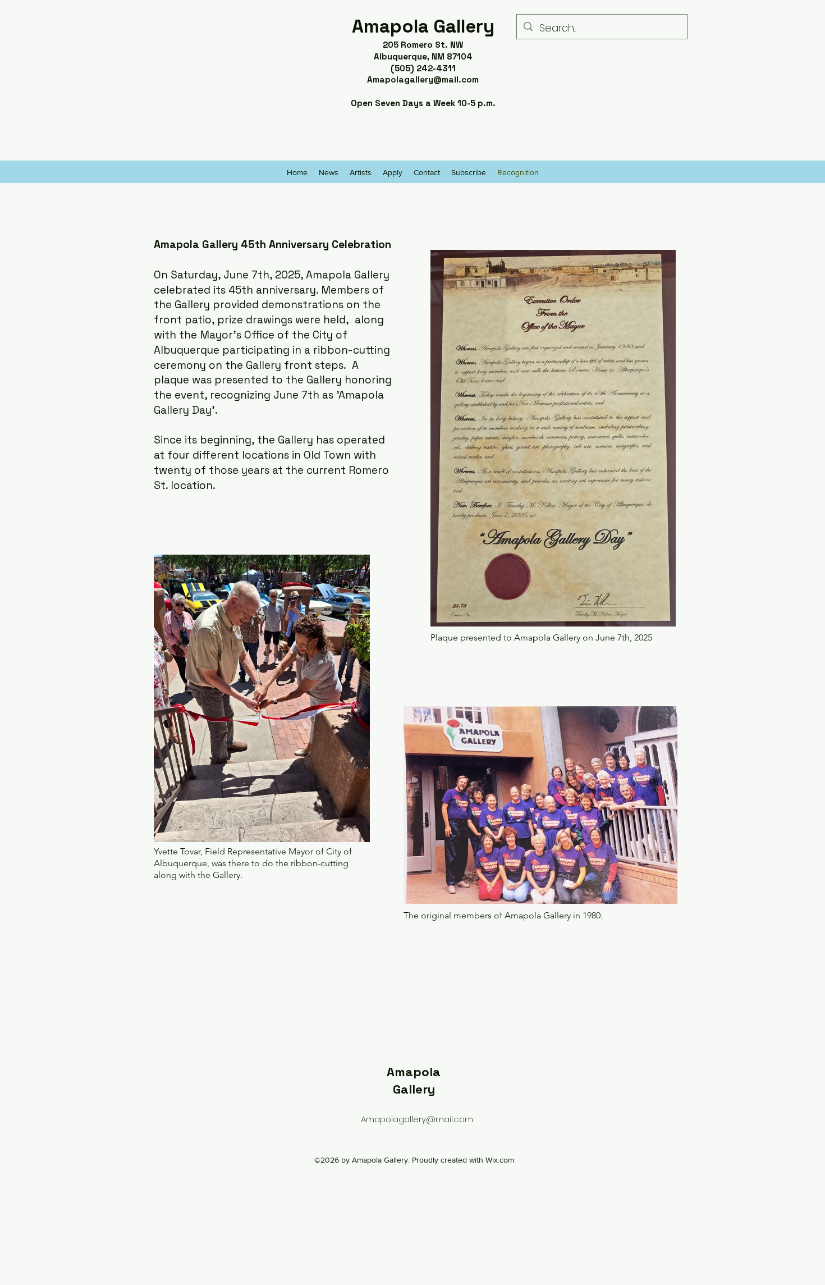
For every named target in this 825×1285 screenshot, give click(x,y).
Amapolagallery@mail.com (423, 79)
